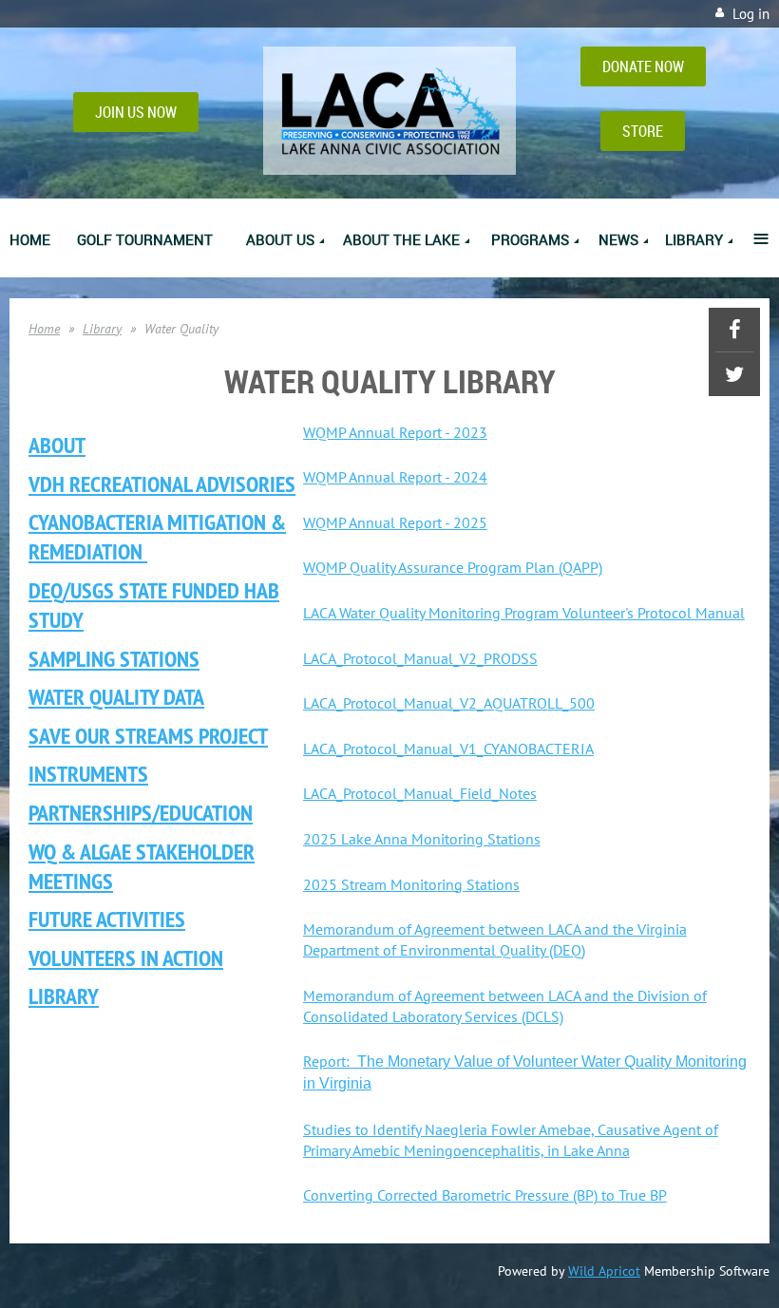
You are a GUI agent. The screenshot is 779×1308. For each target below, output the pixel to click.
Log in (751, 14)
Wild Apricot (604, 1271)
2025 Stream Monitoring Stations (411, 884)
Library (102, 328)
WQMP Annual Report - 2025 (395, 522)
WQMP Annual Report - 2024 (395, 476)
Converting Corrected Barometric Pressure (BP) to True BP (485, 1194)
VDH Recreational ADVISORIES (161, 484)
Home (44, 328)
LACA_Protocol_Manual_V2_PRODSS (420, 658)
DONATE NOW (643, 66)
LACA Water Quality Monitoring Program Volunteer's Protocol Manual (524, 612)
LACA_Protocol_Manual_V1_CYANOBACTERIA (448, 748)
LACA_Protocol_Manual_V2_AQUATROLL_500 (449, 702)
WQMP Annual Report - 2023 (395, 432)
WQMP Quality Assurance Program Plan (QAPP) (452, 567)
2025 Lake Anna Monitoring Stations (422, 838)
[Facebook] (734, 329)
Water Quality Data (116, 696)
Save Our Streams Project (148, 735)
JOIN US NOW (136, 112)
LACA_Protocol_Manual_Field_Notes (420, 793)
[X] (734, 374)
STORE (642, 131)
